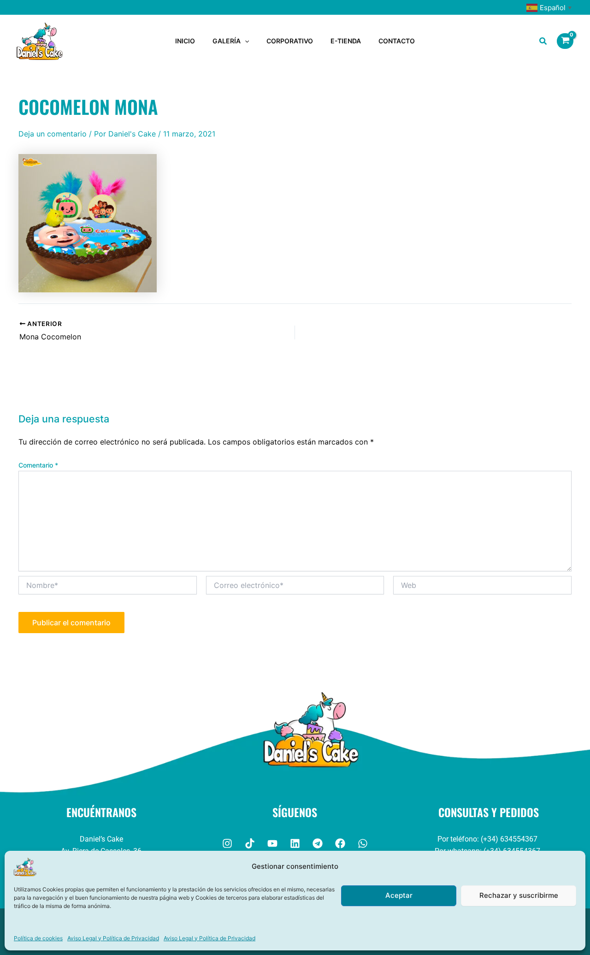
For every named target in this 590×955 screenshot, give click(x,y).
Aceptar (399, 895)
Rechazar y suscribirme (518, 895)
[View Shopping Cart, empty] (565, 41)
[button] (245, 41)
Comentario (38, 465)
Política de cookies (38, 938)
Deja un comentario (52, 133)
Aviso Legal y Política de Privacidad (113, 938)
